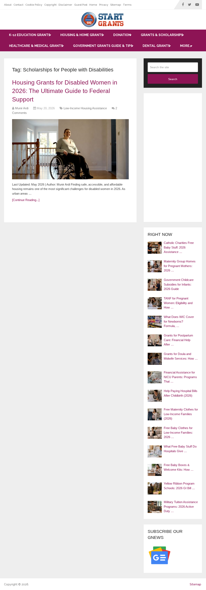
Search (172, 79)
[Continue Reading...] (25, 200)
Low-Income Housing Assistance (85, 108)
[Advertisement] (173, 157)
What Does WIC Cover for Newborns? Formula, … (179, 321)
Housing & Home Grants (81, 35)
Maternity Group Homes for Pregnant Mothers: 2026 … (180, 266)
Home (93, 4)
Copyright (50, 4)
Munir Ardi (21, 108)
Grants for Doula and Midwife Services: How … (181, 356)
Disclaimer (65, 4)
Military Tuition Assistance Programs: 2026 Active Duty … (181, 506)
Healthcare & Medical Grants (36, 46)
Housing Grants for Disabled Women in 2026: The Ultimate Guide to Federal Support (64, 91)
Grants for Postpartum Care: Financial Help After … (178, 340)
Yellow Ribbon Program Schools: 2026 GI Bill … (179, 486)
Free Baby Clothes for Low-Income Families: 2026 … (178, 432)
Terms (127, 4)
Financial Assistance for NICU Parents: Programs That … (180, 377)
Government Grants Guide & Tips (103, 46)
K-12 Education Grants (29, 35)
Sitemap (115, 4)
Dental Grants (156, 46)
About (7, 4)
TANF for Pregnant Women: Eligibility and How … (178, 303)
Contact (18, 4)
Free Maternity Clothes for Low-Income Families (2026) (181, 414)
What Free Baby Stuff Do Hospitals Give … (180, 449)
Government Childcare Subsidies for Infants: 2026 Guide (179, 284)
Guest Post (80, 4)
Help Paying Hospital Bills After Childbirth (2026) (180, 393)
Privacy (103, 4)
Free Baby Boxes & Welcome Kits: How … (179, 467)
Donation (122, 35)
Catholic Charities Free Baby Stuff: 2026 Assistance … (179, 247)
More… (186, 46)
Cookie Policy (33, 4)
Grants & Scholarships (162, 35)
